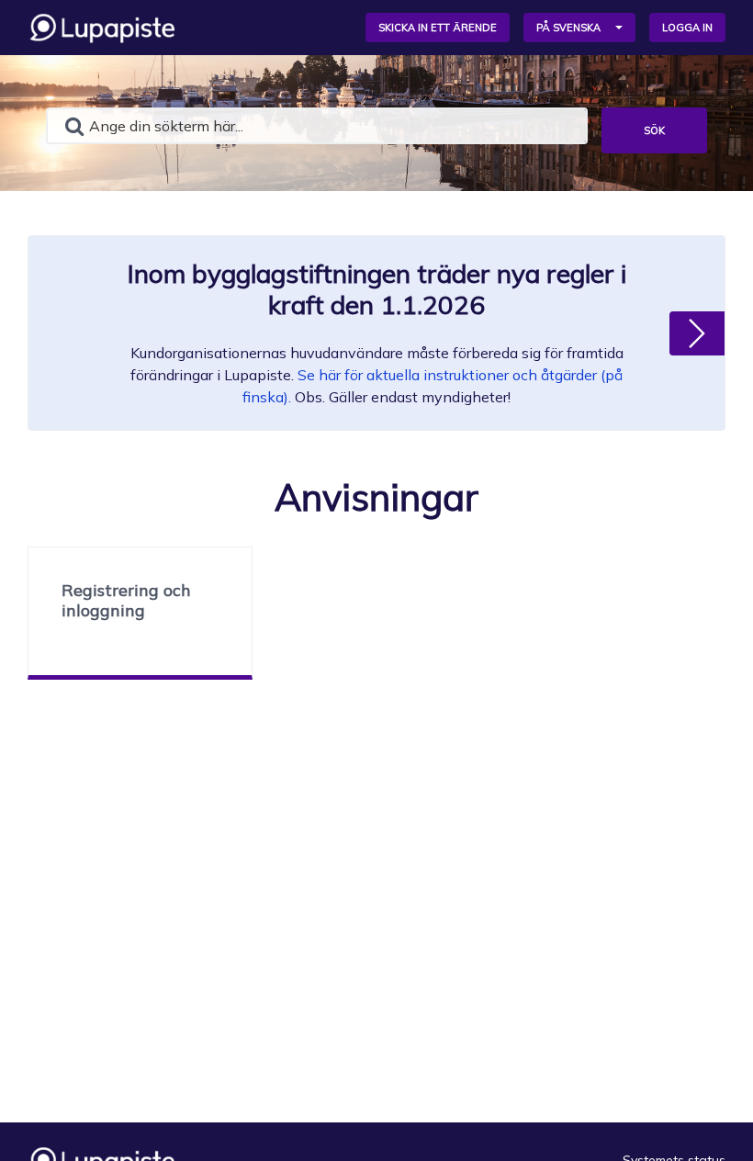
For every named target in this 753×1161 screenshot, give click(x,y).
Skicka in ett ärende (437, 27)
